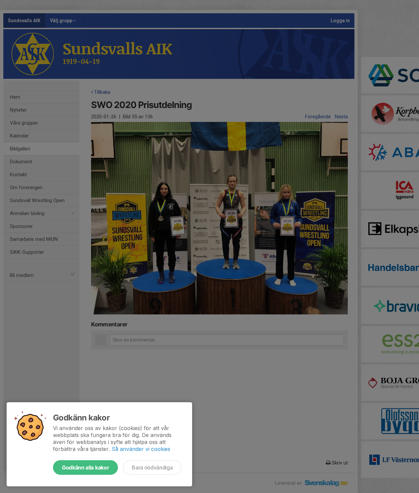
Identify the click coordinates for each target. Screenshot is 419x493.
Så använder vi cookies (141, 449)
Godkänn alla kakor (85, 467)
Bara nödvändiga (152, 467)
